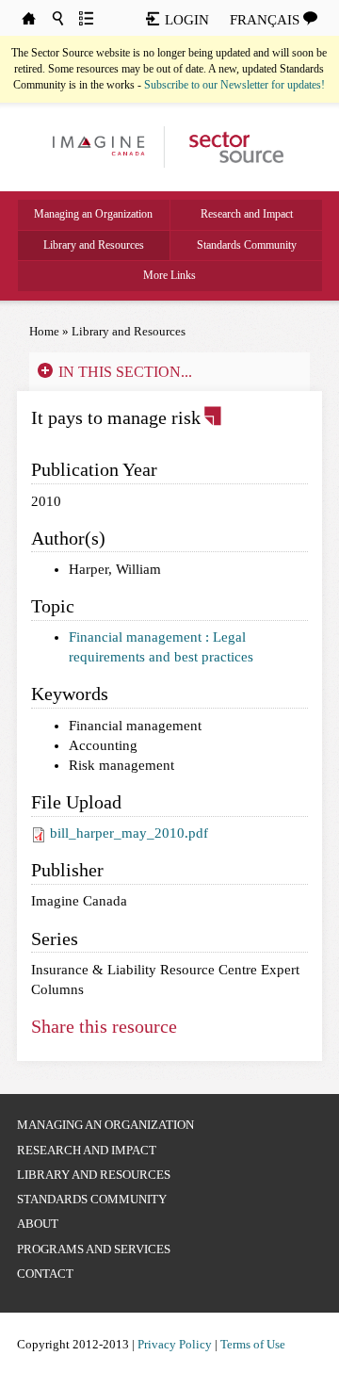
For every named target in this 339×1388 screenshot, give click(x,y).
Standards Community (247, 245)
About (37, 1224)
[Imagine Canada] (228, 146)
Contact (45, 1273)
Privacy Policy (174, 1344)
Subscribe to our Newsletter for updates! (234, 84)
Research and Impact (247, 213)
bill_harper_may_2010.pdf (129, 833)
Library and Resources (93, 245)
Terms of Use (252, 1344)
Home (44, 331)
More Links (169, 275)
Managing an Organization (93, 213)
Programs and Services (93, 1249)
